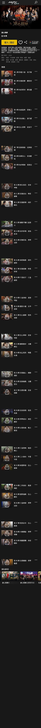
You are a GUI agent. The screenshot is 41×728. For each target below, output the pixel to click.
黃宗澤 (8, 62)
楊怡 (34, 60)
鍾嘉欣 (26, 60)
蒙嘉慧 (13, 62)
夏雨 (16, 60)
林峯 (30, 60)
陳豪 (7, 60)
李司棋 (12, 60)
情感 (29, 58)
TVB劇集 (12, 58)
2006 (10, 55)
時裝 (21, 58)
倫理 (25, 58)
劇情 (17, 58)
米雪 (18, 62)
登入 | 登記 (9, 42)
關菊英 (21, 60)
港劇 (7, 58)
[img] (13, 3)
